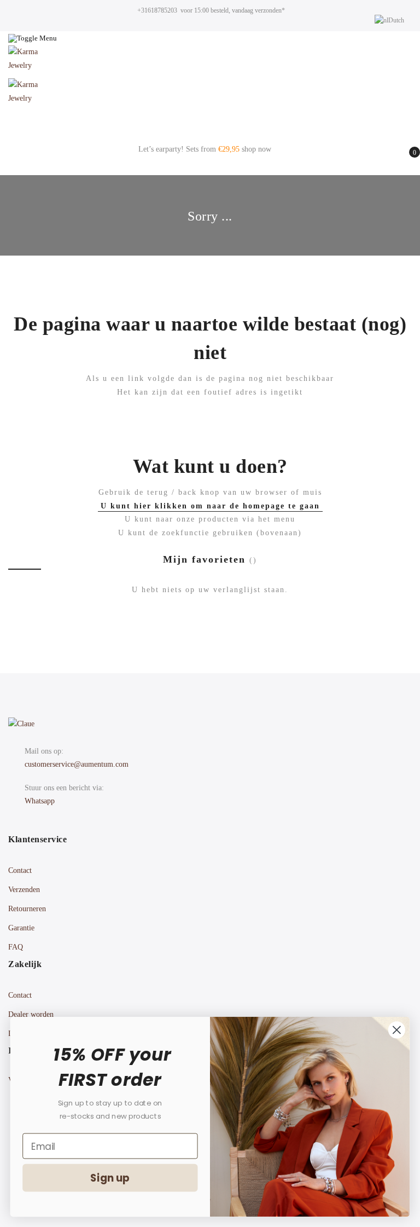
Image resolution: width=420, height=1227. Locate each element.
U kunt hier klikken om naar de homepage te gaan (210, 506)
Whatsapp (40, 801)
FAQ (15, 947)
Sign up (110, 1178)
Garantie (21, 928)
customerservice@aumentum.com (77, 764)
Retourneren (27, 909)
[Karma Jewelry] (210, 61)
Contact (20, 870)
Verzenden (24, 889)
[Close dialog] (397, 1030)
